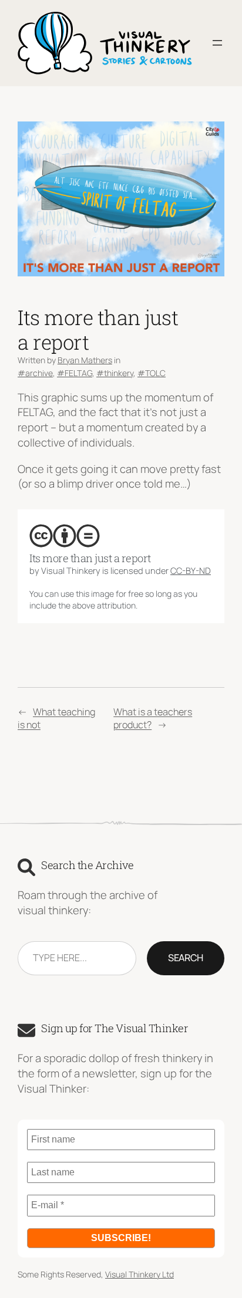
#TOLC (151, 372)
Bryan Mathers (85, 360)
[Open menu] (217, 43)
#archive (35, 372)
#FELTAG (74, 372)
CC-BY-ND (190, 570)
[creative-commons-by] (64, 535)
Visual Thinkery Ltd (139, 1274)
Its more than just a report (90, 558)
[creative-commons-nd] (88, 535)
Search (185, 957)
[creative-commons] (41, 535)
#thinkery (114, 372)
